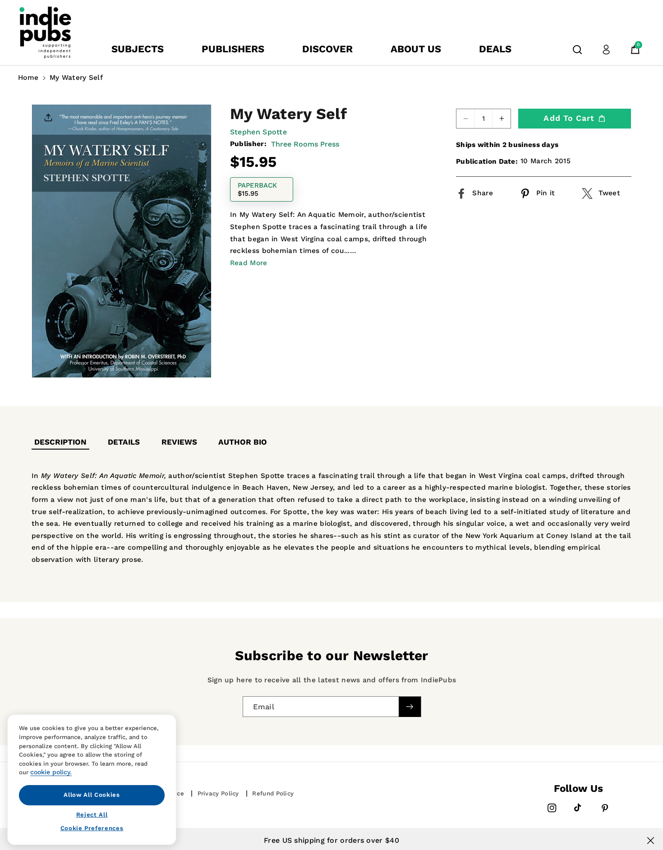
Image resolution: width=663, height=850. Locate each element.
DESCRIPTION (60, 441)
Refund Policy (273, 793)
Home (28, 78)
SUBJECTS (137, 49)
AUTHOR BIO (242, 441)
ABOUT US (416, 49)
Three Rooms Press (305, 144)
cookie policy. (51, 772)
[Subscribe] (409, 706)
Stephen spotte (258, 132)
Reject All (92, 814)
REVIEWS (179, 441)
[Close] (650, 840)
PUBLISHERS (233, 49)
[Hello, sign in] (606, 50)
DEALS (495, 49)
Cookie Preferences (92, 828)
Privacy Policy (218, 793)
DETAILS (124, 441)
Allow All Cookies (92, 794)
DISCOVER (327, 49)
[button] (577, 50)
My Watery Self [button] (76, 78)
